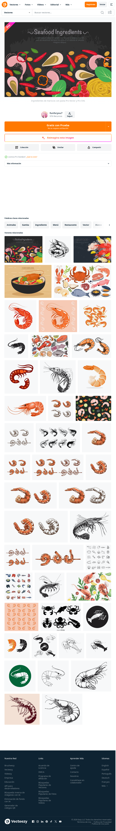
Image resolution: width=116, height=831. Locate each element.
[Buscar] (102, 12)
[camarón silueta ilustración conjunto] (58, 436)
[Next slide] (104, 223)
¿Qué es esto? (31, 157)
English (103, 764)
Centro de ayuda (73, 765)
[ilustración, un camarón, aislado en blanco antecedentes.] (94, 375)
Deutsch (103, 776)
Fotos (27, 4)
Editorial (55, 4)
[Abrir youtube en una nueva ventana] (60, 820)
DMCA (41, 770)
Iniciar (102, 4)
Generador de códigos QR (11, 805)
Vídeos (40, 4)
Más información (14, 162)
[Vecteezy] (4, 4)
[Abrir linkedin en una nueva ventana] (42, 820)
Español (103, 768)
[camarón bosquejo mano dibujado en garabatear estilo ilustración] (58, 375)
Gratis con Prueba (58, 126)
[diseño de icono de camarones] (95, 315)
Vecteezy (9, 768)
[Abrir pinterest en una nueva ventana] (47, 820)
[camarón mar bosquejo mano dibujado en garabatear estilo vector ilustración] (90, 525)
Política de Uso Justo (98, 822)
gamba (25, 223)
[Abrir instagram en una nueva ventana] (37, 820)
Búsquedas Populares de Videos (44, 801)
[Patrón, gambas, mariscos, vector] (93, 406)
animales (11, 223)
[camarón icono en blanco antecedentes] (20, 315)
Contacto (73, 770)
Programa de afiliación (44, 775)
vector (86, 223)
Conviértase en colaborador (76, 779)
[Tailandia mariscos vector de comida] (28, 280)
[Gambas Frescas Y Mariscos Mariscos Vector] (92, 248)
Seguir (70, 116)
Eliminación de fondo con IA (12, 798)
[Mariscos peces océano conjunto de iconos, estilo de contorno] (98, 556)
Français (104, 780)
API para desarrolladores (12, 785)
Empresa (9, 776)
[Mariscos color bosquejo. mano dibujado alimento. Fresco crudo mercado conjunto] (50, 345)
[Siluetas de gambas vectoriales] (61, 615)
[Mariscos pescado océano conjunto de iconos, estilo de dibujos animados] (19, 585)
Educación (9, 780)
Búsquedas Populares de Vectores (44, 783)
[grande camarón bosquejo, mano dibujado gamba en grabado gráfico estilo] (91, 674)
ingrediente (41, 223)
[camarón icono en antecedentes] (58, 315)
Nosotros (73, 774)
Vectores (14, 4)
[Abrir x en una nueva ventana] (56, 820)
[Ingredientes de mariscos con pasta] (23, 248)
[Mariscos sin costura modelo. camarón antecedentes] (21, 615)
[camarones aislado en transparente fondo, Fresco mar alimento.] (91, 345)
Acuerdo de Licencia (43, 765)
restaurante (71, 223)
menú (55, 223)
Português (104, 772)
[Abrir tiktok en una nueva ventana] (51, 820)
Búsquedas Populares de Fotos (44, 792)
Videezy (8, 772)
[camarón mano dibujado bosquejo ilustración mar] (49, 585)
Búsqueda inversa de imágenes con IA (14, 792)
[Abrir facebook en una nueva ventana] (33, 820)
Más (67, 4)
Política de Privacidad (100, 820)
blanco (98, 223)
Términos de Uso (82, 820)
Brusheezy (9, 764)
